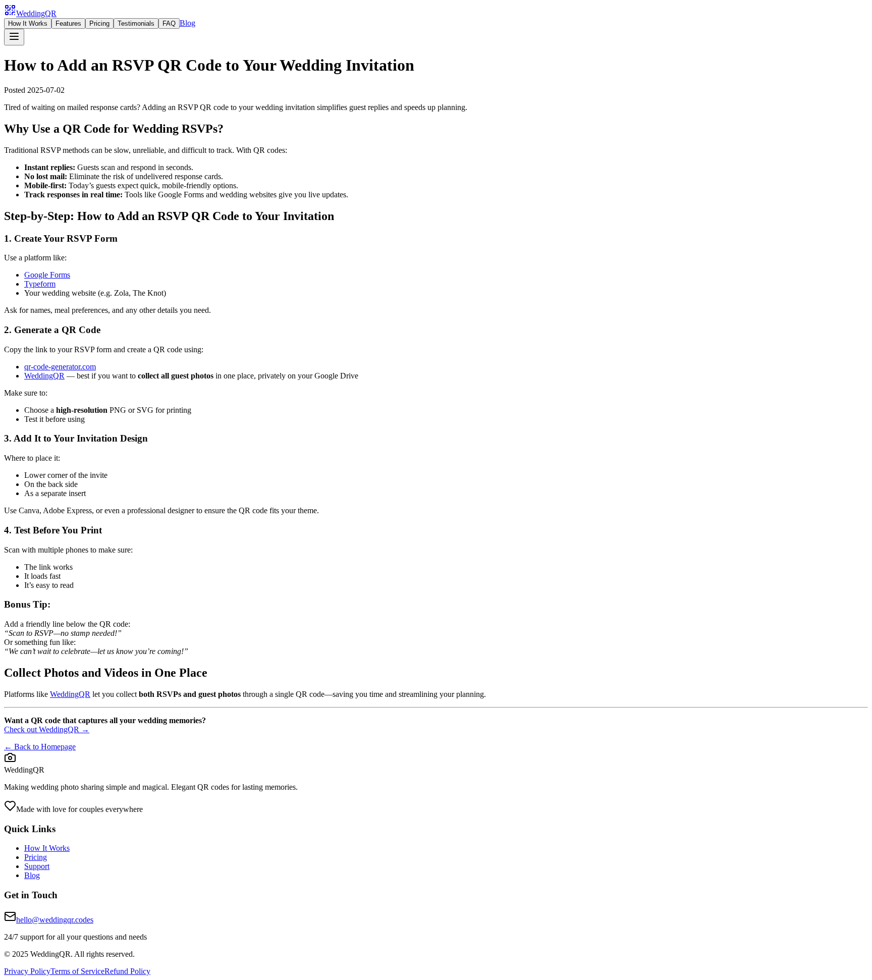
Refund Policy (127, 971)
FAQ (169, 23)
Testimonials (136, 23)
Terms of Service (77, 971)
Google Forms (47, 274)
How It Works (27, 23)
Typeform (40, 284)
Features (68, 23)
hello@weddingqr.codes (54, 919)
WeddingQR (44, 375)
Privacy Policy (27, 971)
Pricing (99, 23)
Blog (187, 23)
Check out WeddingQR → (46, 729)
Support (36, 866)
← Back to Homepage (40, 746)
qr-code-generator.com (60, 366)
